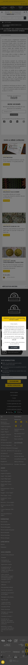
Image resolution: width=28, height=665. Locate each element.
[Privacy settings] (3, 662)
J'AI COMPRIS (14, 347)
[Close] (24, 319)
